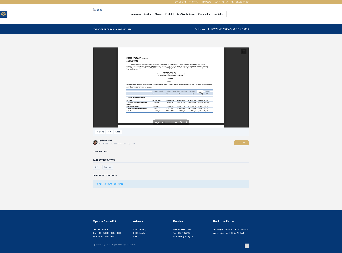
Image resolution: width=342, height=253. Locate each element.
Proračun (194, 2)
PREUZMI (241, 142)
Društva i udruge (186, 14)
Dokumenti (180, 2)
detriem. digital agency (125, 245)
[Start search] (229, 14)
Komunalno (204, 14)
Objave (158, 14)
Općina (147, 14)
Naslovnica (200, 29)
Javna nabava (221, 2)
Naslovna (136, 14)
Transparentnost (240, 2)
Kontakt (218, 14)
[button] (3, 14)
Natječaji (206, 2)
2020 (96, 167)
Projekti (169, 14)
